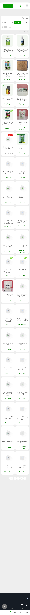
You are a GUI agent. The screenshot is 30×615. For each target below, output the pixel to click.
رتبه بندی (11, 22)
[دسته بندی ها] (15, 612)
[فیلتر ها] (4, 606)
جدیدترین (24, 22)
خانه (28, 12)
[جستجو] (21, 612)
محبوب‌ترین (17, 22)
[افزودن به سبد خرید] (18, 53)
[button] (27, 5)
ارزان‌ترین (4, 22)
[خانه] (27, 612)
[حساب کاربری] (3, 612)
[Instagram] (26, 605)
